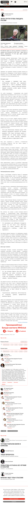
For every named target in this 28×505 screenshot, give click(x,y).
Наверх (3, 431)
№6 (6, 402)
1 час (12, 344)
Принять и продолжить (14, 498)
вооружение (6, 334)
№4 (4, 392)
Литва (11, 334)
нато (14, 334)
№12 (6, 358)
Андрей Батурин (17, 47)
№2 (6, 364)
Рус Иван (8, 360)
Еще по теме (4, 337)
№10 (8, 424)
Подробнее (14, 501)
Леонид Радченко (4, 46)
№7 (6, 408)
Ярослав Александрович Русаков (14, 403)
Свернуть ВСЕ (24, 341)
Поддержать (9, 382)
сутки (25, 344)
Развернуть (6, 356)
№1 (4, 354)
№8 (7, 413)
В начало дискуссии (12, 431)
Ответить (3, 384)
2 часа (16, 344)
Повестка (8, 6)
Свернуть (4, 382)
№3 (4, 388)
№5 (5, 396)
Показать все (6, 344)
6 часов (20, 344)
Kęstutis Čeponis (11, 409)
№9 (7, 418)
